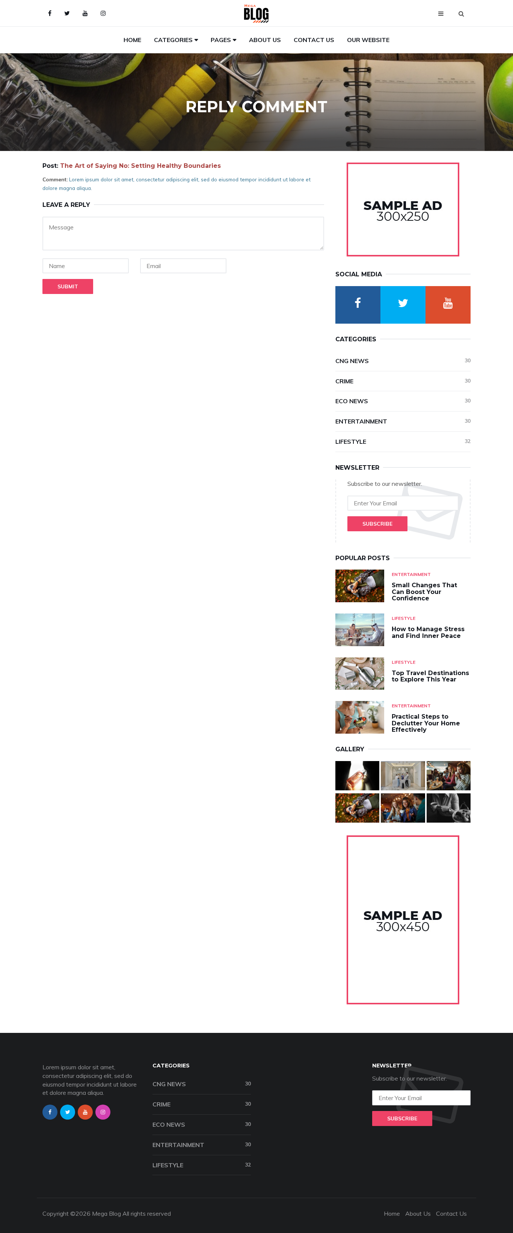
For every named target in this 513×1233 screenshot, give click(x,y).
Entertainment (403, 421)
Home (132, 40)
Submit (67, 286)
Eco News (403, 401)
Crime (403, 381)
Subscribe (377, 523)
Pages (221, 40)
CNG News (403, 361)
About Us (265, 40)
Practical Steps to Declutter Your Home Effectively (426, 723)
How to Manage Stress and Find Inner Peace (428, 632)
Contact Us (314, 40)
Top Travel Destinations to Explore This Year (430, 676)
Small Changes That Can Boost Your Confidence (424, 592)
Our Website (368, 40)
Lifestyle (403, 441)
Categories (173, 40)
